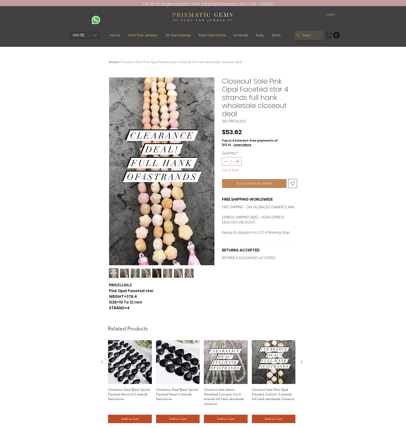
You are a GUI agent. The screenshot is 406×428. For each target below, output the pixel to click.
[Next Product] (301, 361)
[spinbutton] (232, 161)
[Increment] (238, 161)
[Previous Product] (101, 361)
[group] (201, 381)
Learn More (257, 145)
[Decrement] (226, 161)
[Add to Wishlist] (292, 183)
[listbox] (84, 35)
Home (113, 62)
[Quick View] (130, 362)
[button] (84, 35)
